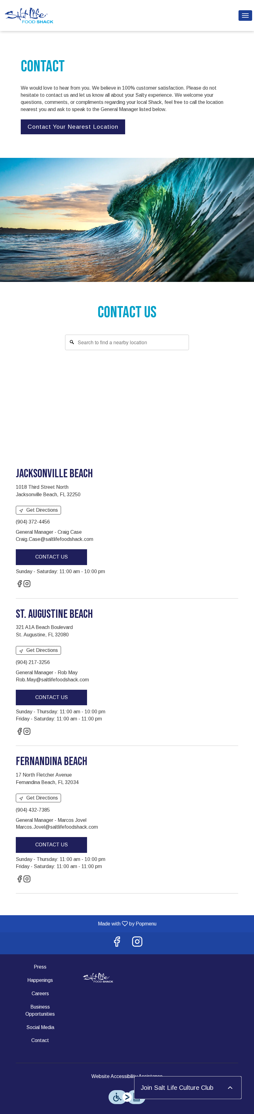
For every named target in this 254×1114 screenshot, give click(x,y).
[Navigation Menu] (245, 15)
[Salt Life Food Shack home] (33, 15)
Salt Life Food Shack (98, 977)
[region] (127, 393)
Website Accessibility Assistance (127, 1076)
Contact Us (51, 556)
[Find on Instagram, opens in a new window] (27, 585)
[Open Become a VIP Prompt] (230, 1087)
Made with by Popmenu (80, 924)
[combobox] (127, 342)
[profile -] (230, 15)
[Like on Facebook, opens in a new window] (19, 585)
